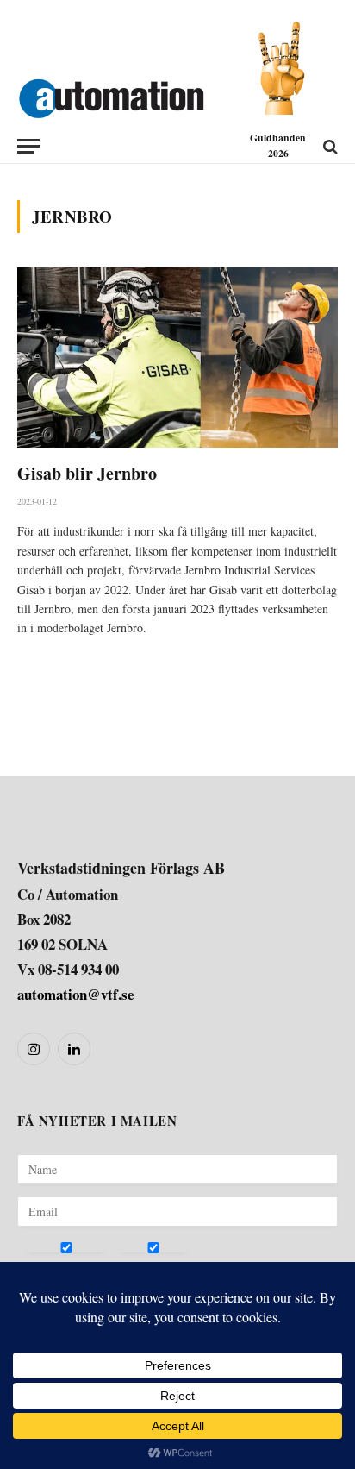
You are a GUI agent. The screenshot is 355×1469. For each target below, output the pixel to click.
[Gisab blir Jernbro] (177, 357)
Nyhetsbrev (57, 1267)
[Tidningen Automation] (111, 95)
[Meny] (28, 146)
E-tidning (144, 1267)
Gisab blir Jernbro (87, 473)
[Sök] (329, 146)
